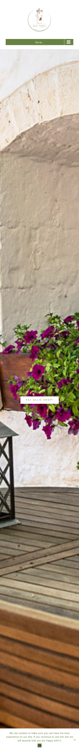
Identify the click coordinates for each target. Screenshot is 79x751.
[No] (74, 740)
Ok (39, 745)
